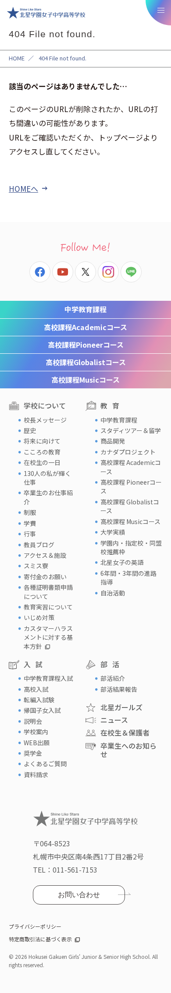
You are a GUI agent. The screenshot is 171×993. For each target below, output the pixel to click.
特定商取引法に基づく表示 (40, 939)
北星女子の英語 (121, 562)
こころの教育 (42, 451)
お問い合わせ (79, 895)
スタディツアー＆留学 (130, 430)
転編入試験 (39, 699)
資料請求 (36, 774)
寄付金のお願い (45, 576)
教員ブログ (39, 544)
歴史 (30, 430)
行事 (30, 533)
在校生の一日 (42, 462)
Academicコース (85, 327)
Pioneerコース (86, 344)
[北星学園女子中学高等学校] (46, 13)
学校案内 (36, 731)
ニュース (114, 720)
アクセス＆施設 (45, 555)
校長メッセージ (45, 420)
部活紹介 (112, 678)
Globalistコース (86, 362)
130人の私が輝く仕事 (47, 477)
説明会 (33, 721)
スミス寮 (36, 565)
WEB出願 (37, 742)
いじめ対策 (39, 617)
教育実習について (48, 606)
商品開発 (112, 441)
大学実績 (112, 532)
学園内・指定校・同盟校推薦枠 (131, 547)
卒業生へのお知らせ (128, 749)
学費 (30, 523)
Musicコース (85, 379)
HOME (17, 58)
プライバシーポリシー (35, 926)
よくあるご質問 (45, 763)
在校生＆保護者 (125, 732)
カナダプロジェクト (128, 451)
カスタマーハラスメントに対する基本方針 (48, 637)
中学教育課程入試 (48, 678)
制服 (30, 512)
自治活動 (112, 592)
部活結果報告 (118, 689)
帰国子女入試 (42, 710)
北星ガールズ (121, 707)
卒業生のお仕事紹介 (48, 497)
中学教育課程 (85, 309)
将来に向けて (42, 441)
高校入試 (36, 689)
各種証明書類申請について (48, 591)
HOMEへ (23, 188)
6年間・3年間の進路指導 (128, 577)
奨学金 (33, 753)
